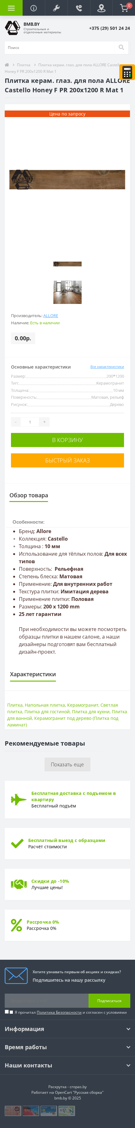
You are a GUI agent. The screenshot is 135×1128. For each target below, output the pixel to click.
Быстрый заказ (67, 460)
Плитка (23, 64)
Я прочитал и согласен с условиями (71, 1012)
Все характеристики (107, 366)
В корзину (67, 440)
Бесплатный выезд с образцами (66, 840)
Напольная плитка (45, 705)
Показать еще (67, 764)
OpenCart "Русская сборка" (79, 1092)
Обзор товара (28, 495)
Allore (50, 315)
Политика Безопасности (59, 1012)
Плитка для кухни (91, 712)
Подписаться (109, 1000)
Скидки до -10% (50, 881)
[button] (56, 8)
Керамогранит (82, 705)
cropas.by (78, 1086)
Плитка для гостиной (47, 712)
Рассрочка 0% (43, 922)
